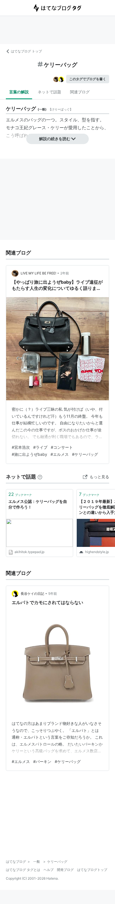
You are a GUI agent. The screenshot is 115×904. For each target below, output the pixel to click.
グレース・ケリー (46, 127)
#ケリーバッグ (85, 454)
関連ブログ (80, 91)
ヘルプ (49, 870)
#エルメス (60, 454)
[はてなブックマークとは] (40, 477)
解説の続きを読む (54, 138)
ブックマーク (20, 494)
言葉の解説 (19, 91)
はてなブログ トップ (26, 51)
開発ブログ (65, 870)
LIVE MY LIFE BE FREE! (38, 273)
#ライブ (40, 447)
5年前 (52, 593)
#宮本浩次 (21, 447)
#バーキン (42, 761)
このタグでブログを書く (87, 79)
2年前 (64, 273)
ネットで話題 (49, 91)
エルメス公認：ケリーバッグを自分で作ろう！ (37, 504)
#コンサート (62, 447)
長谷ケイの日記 (32, 593)
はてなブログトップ (92, 870)
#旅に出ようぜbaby (29, 454)
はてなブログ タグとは (23, 870)
